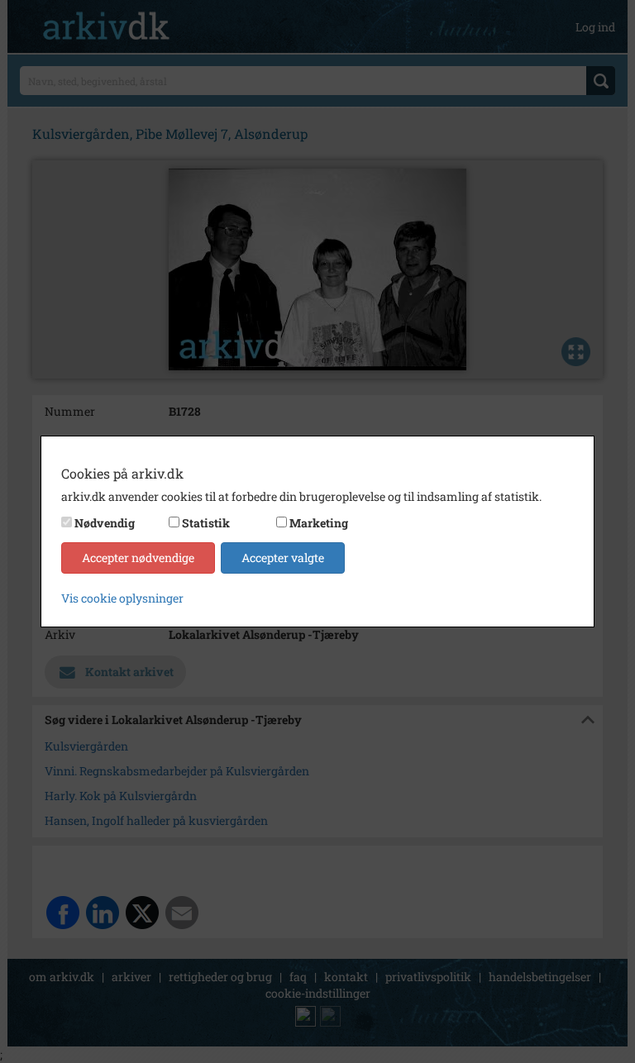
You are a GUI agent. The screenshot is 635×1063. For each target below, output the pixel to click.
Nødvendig (104, 523)
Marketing (318, 523)
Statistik (206, 523)
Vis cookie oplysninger (122, 598)
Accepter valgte (282, 557)
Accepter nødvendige (138, 557)
